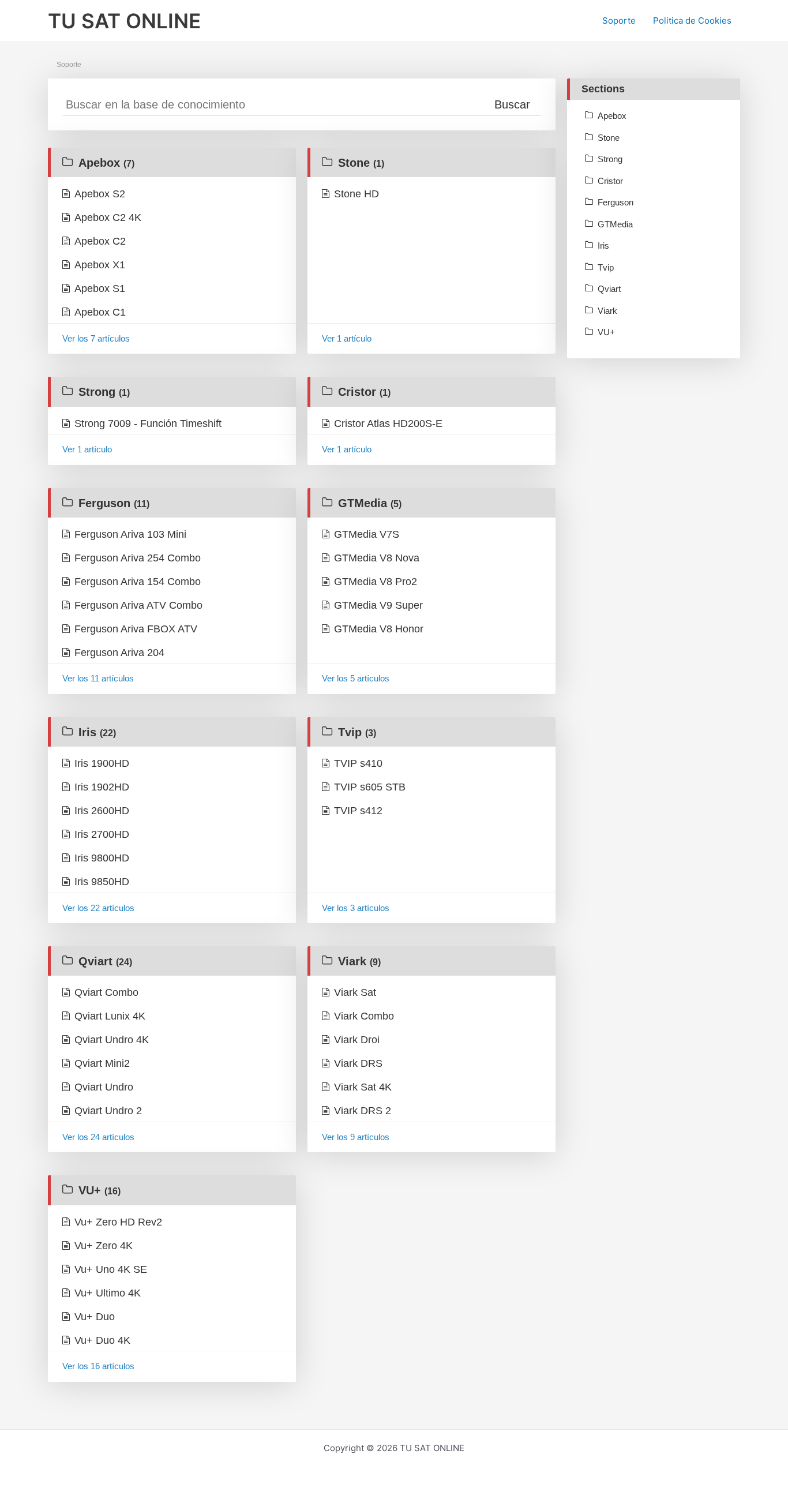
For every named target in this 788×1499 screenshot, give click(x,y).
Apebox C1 (100, 312)
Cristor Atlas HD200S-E (388, 423)
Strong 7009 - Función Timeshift (148, 423)
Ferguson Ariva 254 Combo (137, 558)
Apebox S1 (99, 288)
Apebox (106, 162)
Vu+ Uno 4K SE (110, 1269)
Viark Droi (357, 1039)
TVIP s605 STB (370, 787)
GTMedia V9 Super (378, 605)
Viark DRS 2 (362, 1110)
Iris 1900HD (101, 763)
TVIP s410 (358, 763)
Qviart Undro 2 (108, 1110)
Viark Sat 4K (363, 1087)
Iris (97, 732)
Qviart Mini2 (102, 1063)
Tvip (357, 732)
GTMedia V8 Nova (376, 558)
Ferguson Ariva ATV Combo (138, 605)
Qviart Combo (106, 992)
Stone (361, 162)
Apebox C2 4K (107, 217)
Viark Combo (364, 1016)
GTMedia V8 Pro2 (375, 581)
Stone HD (356, 194)
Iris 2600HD (101, 810)
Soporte (619, 20)
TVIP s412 (358, 810)
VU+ (99, 1190)
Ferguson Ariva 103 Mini (130, 534)
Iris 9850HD (101, 881)
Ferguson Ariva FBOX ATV (135, 629)
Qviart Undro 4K (111, 1039)
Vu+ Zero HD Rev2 (118, 1222)
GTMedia (369, 503)
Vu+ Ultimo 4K (107, 1293)
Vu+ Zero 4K (103, 1245)
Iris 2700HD (101, 834)
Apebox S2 (99, 194)
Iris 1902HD (101, 787)
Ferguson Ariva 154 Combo (137, 581)
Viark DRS (358, 1063)
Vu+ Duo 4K (102, 1340)
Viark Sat (355, 992)
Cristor (364, 391)
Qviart (105, 961)
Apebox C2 (100, 241)
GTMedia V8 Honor (378, 629)
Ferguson (113, 503)
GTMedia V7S (366, 534)
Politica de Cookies (692, 20)
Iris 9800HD (101, 858)
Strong (104, 391)
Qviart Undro (103, 1087)
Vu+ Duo (94, 1316)
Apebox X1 (99, 265)
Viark (359, 961)
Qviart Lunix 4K (109, 1016)
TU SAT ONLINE (124, 21)
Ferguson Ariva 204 (119, 652)
